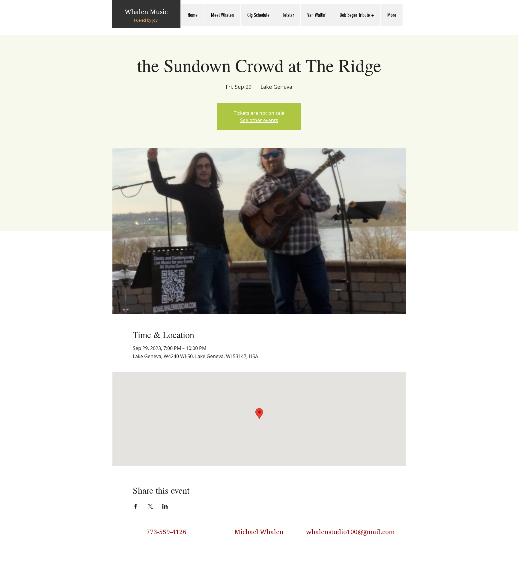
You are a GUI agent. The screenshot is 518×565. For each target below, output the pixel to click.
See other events (259, 120)
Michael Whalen (259, 532)
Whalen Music (146, 12)
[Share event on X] (150, 506)
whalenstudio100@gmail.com (350, 532)
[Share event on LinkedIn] (165, 506)
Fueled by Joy (146, 20)
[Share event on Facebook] (135, 506)
